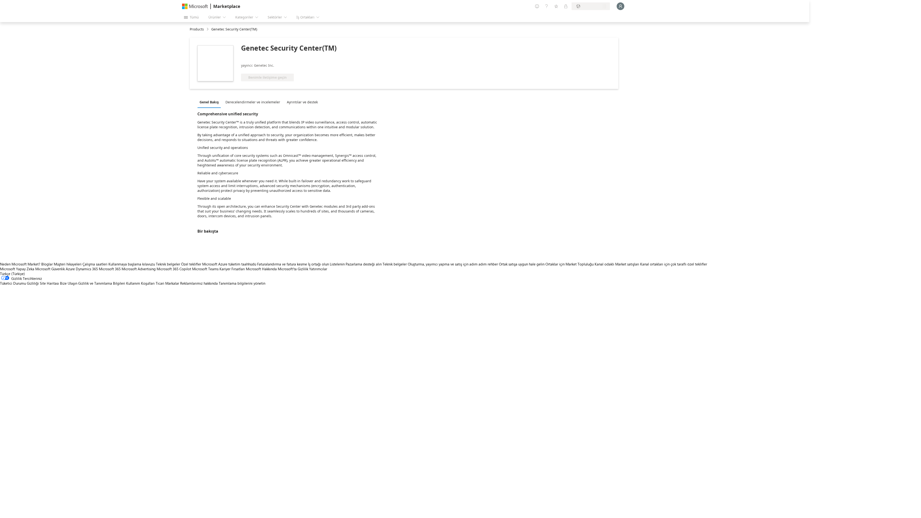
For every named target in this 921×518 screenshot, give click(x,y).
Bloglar (47, 264)
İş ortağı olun (318, 264)
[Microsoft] (195, 6)
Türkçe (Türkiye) (12, 273)
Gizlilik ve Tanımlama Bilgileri (101, 283)
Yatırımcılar (318, 268)
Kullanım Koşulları (140, 283)
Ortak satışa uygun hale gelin (521, 264)
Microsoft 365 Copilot (174, 268)
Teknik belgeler (168, 264)
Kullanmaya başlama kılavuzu (131, 264)
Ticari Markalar (167, 283)
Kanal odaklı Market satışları (617, 264)
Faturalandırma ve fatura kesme (282, 264)
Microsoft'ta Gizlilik (293, 268)
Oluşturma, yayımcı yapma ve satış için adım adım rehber (453, 264)
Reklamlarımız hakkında (199, 283)
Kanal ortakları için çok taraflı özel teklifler (673, 264)
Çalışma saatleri (95, 264)
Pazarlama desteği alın (364, 264)
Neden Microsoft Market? (20, 264)
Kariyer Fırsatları (232, 268)
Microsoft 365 (110, 268)
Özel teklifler (191, 264)
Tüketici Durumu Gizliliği (19, 283)
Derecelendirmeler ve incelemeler (252, 102)
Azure (70, 268)
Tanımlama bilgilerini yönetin (242, 283)
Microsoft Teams (205, 268)
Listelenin (337, 264)
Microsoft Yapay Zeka (17, 268)
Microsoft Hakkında (261, 268)
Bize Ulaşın (68, 283)
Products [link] (197, 29)
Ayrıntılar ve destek (302, 102)
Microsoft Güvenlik (50, 268)
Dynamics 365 (87, 268)
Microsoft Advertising (139, 268)
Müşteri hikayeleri (68, 264)
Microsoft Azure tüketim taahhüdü (229, 264)
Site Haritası (49, 283)
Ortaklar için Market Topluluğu (569, 264)
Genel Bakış (209, 102)
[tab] (210, 102)
